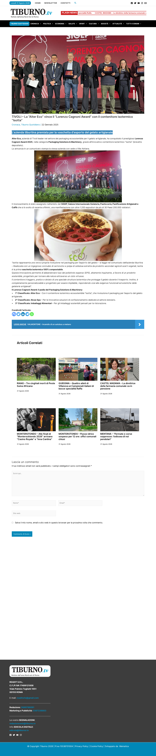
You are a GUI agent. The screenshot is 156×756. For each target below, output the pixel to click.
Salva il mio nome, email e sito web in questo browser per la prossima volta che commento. (59, 522)
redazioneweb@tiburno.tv (22, 723)
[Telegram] (27, 314)
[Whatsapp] (32, 314)
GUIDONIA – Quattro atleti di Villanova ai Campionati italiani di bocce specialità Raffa (76, 386)
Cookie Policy (96, 746)
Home (38, 3)
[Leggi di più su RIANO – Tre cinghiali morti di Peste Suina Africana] (36, 369)
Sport (82, 24)
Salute (72, 24)
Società (104, 24)
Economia (59, 24)
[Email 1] (145, 3)
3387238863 (39, 710)
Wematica (124, 746)
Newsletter (50, 3)
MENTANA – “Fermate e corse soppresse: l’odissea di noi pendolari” (116, 436)
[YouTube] (139, 3)
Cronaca (34, 24)
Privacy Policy (81, 746)
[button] (75, 2)
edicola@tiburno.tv (19, 730)
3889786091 (27, 707)
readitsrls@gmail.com (28, 698)
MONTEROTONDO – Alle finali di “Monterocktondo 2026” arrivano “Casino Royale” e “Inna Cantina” (35, 436)
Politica (47, 24)
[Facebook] (132, 3)
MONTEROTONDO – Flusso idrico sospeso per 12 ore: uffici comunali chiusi (77, 436)
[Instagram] (142, 3)
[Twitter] (135, 3)
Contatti (65, 3)
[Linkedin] (23, 314)
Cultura (93, 24)
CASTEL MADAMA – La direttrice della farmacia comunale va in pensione (83, 13)
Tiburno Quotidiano (20, 24)
